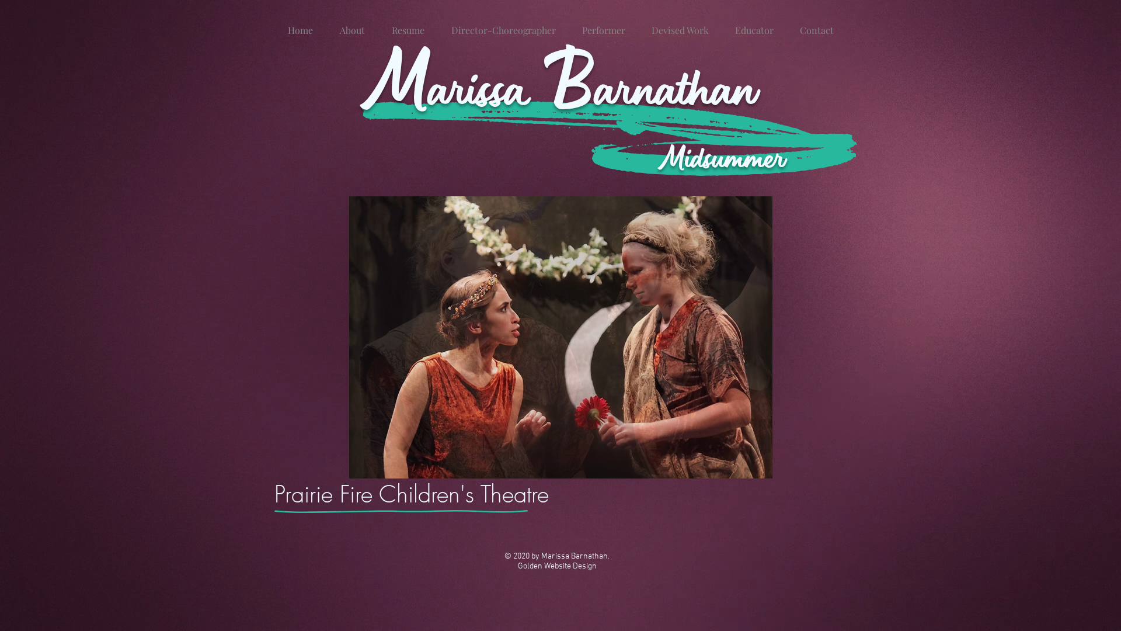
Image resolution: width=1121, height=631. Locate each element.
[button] (560, 337)
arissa (485, 86)
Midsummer (722, 156)
